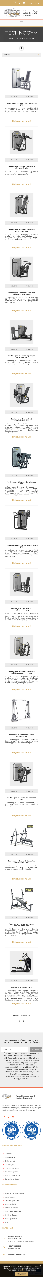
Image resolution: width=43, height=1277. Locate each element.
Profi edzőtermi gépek (12, 1175)
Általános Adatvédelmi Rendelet (17, 1056)
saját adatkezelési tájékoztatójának (20, 1066)
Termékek (19, 38)
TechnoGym (30, 38)
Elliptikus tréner (10, 1157)
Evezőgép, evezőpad (12, 1168)
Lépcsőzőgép (9, 1165)
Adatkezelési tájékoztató (13, 1211)
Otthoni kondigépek (12, 1179)
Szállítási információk (12, 1208)
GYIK (6, 1222)
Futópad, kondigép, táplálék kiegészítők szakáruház (25, 1097)
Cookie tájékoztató (11, 1215)
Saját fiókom (34, 3)
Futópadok (8, 1154)
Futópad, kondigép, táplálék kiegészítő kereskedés (30, 13)
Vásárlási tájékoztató (12, 1201)
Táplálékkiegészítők (11, 1172)
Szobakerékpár (10, 1161)
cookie (21, 1270)
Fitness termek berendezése (14, 1193)
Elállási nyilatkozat (11, 1219)
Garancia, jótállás (10, 1204)
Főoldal (11, 38)
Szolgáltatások (9, 1197)
